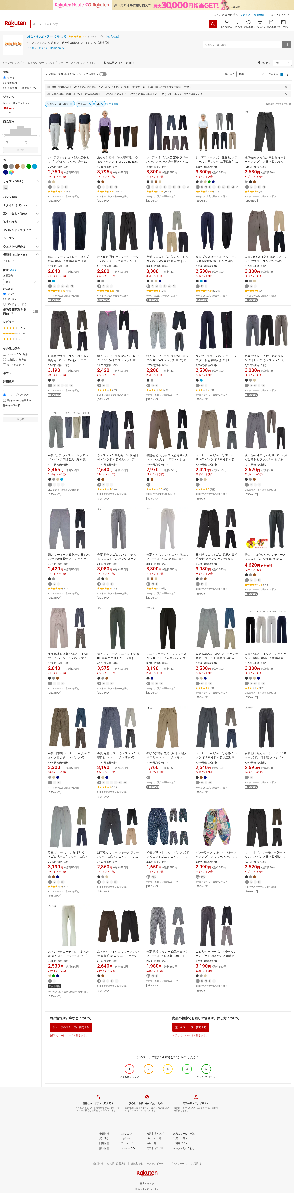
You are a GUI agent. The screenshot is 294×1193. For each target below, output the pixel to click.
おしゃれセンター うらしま (46, 36)
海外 (14, 270)
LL (5, 187)
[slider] (3, 135)
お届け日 (8, 289)
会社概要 (32, 48)
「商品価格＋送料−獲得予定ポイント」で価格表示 (71, 74)
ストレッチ (9, 261)
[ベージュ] (23, 166)
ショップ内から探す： (217, 44)
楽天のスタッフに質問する (190, 1027)
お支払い (43, 48)
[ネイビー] (5, 172)
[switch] (35, 311)
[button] (280, 15)
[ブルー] (34, 166)
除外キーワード (11, 405)
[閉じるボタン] (286, 87)
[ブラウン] (17, 166)
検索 (22, 150)
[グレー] (11, 166)
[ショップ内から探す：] (286, 44)
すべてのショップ (11, 62)
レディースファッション (72, 62)
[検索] (213, 24)
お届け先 (8, 275)
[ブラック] (5, 166)
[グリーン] (28, 166)
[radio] (4, 77)
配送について (57, 48)
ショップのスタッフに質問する (71, 1027)
